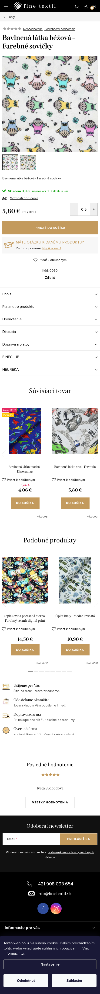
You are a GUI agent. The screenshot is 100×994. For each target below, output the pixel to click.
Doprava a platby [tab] (16, 344)
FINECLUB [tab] (10, 356)
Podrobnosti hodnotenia (59, 29)
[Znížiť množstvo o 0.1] (74, 209)
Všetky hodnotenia (50, 802)
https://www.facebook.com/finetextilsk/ (43, 908)
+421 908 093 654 (54, 883)
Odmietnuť (26, 980)
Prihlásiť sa (78, 839)
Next (95, 454)
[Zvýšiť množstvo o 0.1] (93, 209)
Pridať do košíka (50, 228)
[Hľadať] (77, 6)
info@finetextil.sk (54, 893)
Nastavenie (50, 964)
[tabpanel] (25, 460)
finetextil (56, 908)
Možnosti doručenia (24, 198)
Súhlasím (74, 980)
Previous (4, 454)
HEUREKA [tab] (10, 369)
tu (22, 953)
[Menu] (6, 6)
